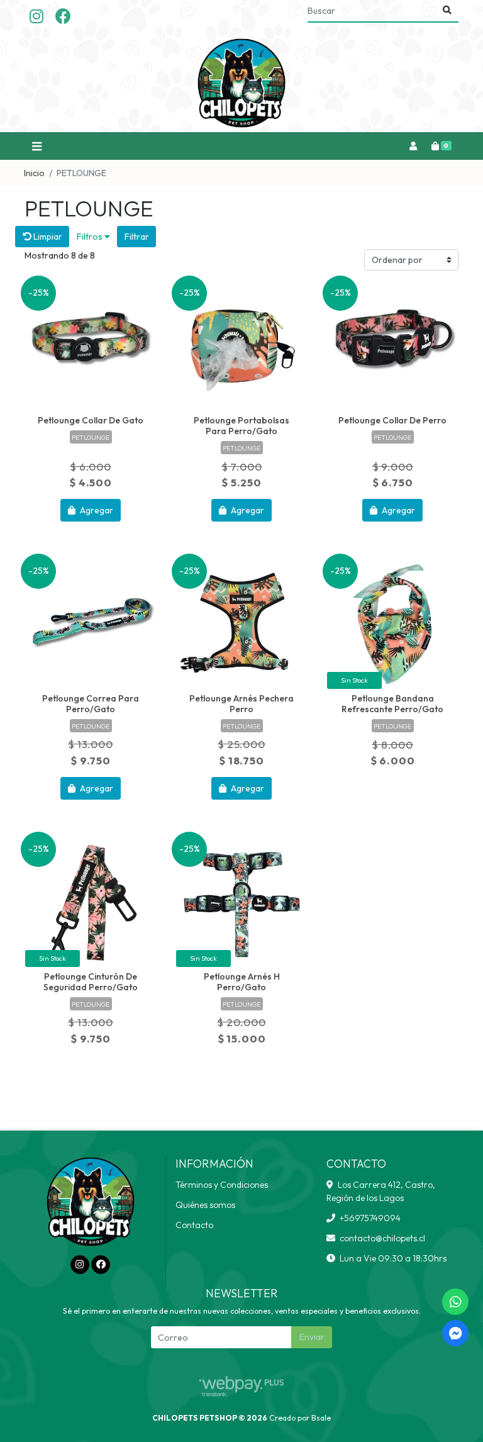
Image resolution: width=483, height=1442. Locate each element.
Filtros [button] (90, 236)
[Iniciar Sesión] (413, 146)
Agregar (95, 510)
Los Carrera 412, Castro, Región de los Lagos (380, 1191)
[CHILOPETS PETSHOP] (241, 83)
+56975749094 (370, 1218)
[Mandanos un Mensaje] (455, 1333)
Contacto (194, 1225)
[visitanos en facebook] (63, 17)
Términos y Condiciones (221, 1184)
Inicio (34, 173)
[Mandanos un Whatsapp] (455, 1301)
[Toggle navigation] (36, 146)
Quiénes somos (205, 1204)
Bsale (321, 1417)
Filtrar (137, 236)
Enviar (312, 1337)
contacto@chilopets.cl (382, 1238)
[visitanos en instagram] (36, 17)
